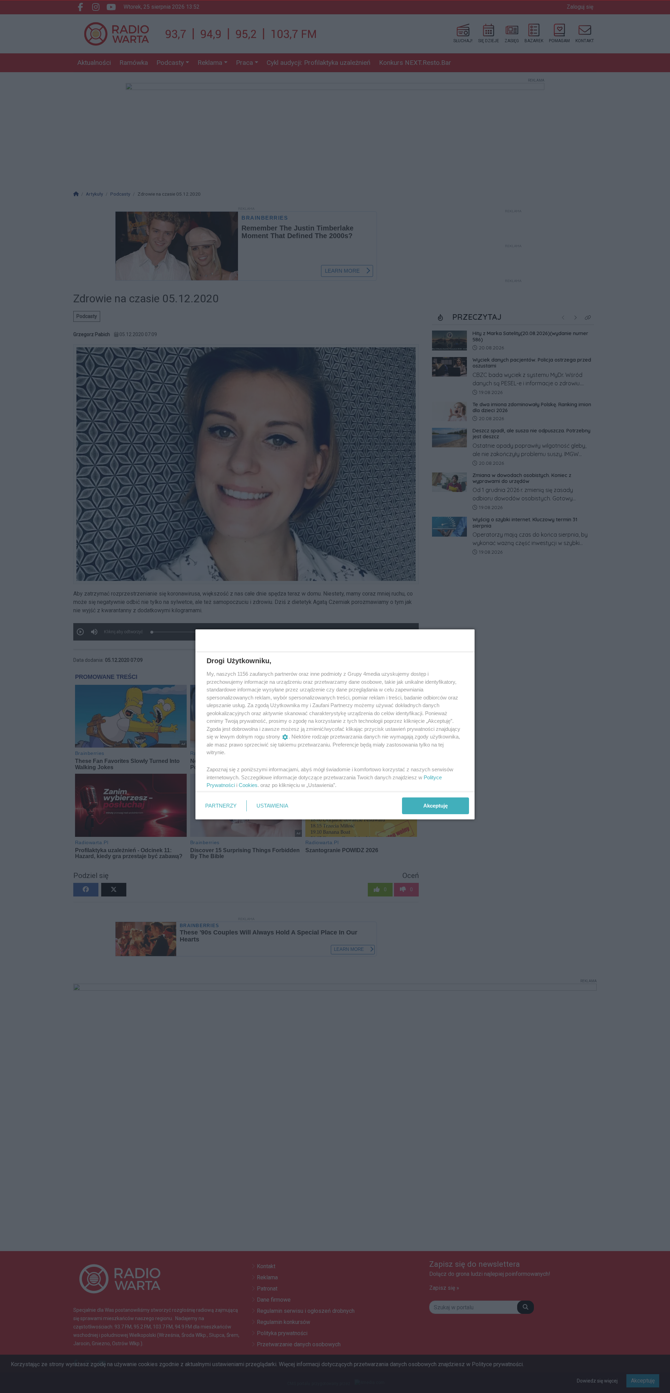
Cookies (248, 785)
